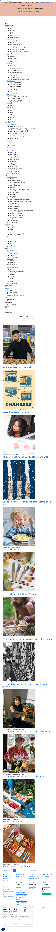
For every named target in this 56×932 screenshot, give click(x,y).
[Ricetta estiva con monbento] (19, 843)
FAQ (17, 889)
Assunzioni (6, 889)
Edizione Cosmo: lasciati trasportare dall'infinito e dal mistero (28, 503)
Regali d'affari (32, 887)
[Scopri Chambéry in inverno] (19, 389)
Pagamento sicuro (21, 896)
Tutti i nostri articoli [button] (8, 323)
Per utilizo (10, 107)
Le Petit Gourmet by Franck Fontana (20, 594)
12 (27, 870)
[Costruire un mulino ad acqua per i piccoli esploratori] (19, 616)
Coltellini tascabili (12, 124)
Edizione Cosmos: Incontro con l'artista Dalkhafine (26, 731)
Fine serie (10, 147)
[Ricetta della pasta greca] (19, 798)
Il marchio (7, 288)
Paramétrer (16, 924)
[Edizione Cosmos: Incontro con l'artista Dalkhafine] (19, 709)
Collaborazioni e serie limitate (15, 295)
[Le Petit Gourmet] (19, 526)
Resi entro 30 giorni (21, 894)
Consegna (18, 890)
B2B (6, 297)
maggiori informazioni (46, 2)
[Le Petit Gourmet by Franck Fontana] (19, 571)
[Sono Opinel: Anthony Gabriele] (19, 344)
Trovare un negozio (8, 896)
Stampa (5, 895)
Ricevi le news (46, 887)
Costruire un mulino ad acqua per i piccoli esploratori (28, 639)
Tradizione (10, 27)
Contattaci (18, 887)
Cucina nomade (11, 63)
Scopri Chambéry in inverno (16, 411)
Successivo (33, 870)
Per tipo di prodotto (12, 151)
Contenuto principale (6, 1)
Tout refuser (6, 924)
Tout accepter (27, 924)
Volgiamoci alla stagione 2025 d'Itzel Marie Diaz (25, 456)
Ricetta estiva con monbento (16, 866)
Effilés (9, 55)
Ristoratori (32, 889)
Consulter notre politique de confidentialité (11, 919)
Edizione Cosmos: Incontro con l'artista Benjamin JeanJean (26, 685)
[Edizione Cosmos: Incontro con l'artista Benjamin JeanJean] (19, 661)
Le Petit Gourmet (11, 549)
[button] (3, 929)
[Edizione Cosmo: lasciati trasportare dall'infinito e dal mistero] (19, 479)
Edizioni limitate (11, 95)
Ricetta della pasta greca (14, 821)
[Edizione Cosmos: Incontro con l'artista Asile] (19, 753)
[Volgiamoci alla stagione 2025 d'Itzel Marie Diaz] (19, 434)
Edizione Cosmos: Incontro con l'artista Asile (24, 776)
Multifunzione (11, 81)
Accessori (10, 103)
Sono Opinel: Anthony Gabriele (17, 366)
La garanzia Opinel (21, 892)
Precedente (7, 870)
